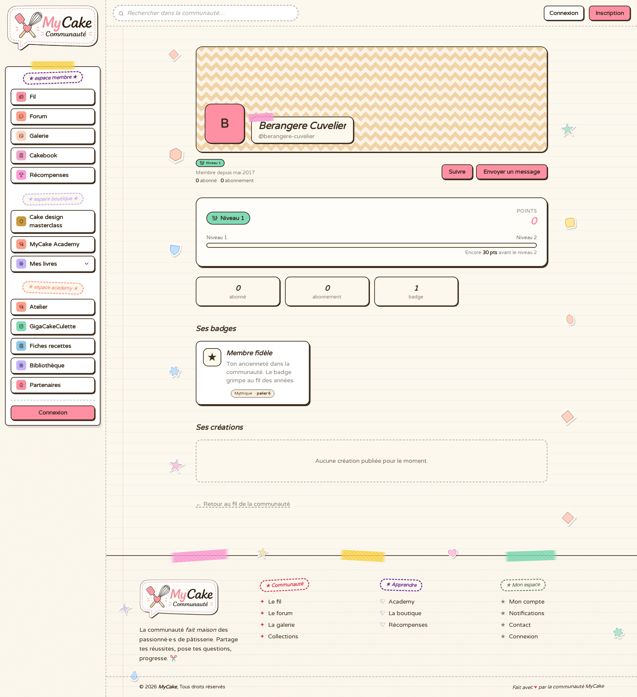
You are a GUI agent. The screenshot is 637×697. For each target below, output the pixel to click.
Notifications (526, 613)
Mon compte (526, 601)
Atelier (38, 306)
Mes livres (43, 263)
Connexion (52, 412)
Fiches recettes (50, 346)
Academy (401, 601)
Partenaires (45, 385)
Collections (283, 636)
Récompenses (49, 175)
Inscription (610, 13)
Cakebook (43, 155)
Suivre (457, 171)
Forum (38, 116)
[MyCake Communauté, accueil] (53, 28)
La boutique (405, 613)
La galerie (281, 624)
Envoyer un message (511, 171)
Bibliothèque (47, 365)
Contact (520, 624)
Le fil (274, 601)
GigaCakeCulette (53, 326)
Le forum (280, 613)
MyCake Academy (54, 244)
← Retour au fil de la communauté (243, 504)
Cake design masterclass (46, 221)
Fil (33, 96)
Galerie (39, 136)
